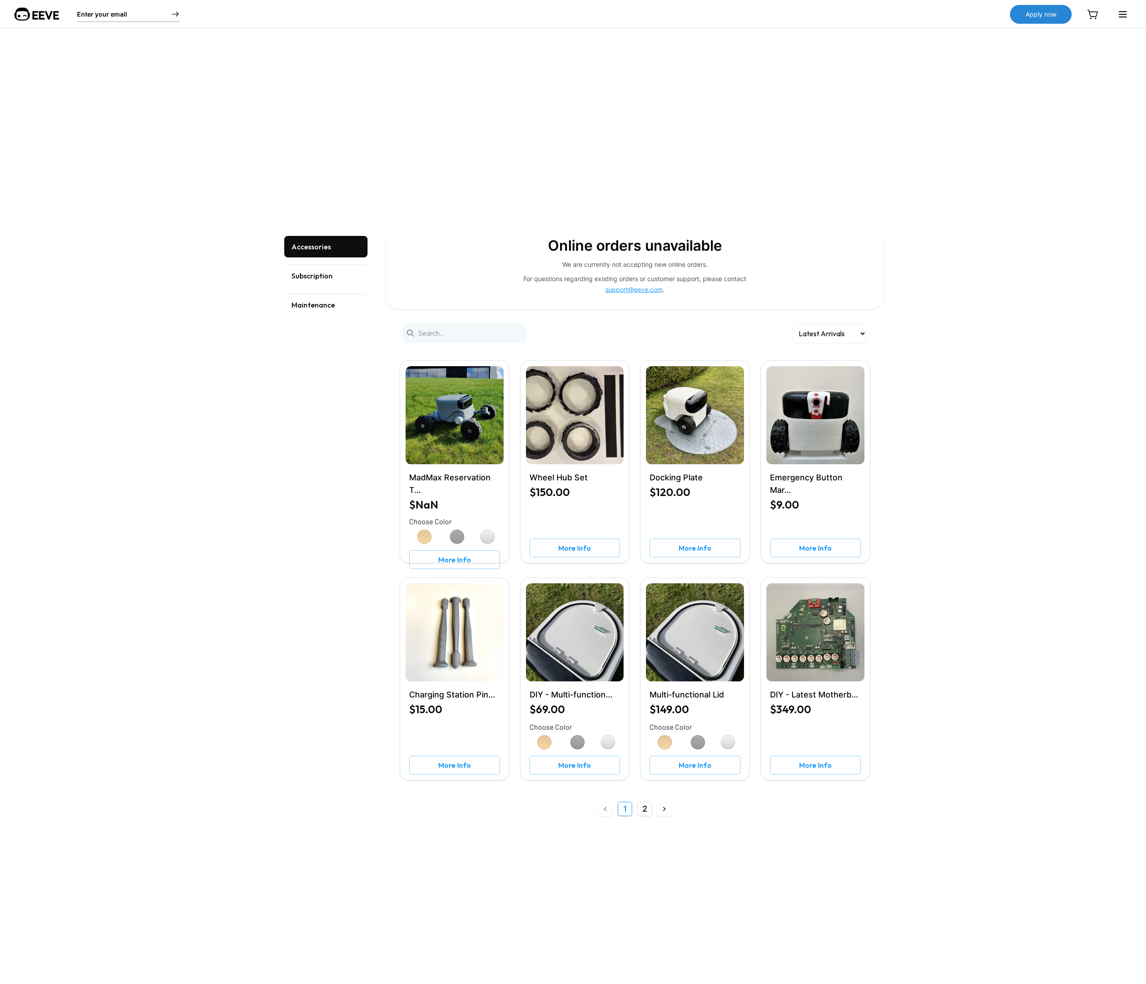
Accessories (311, 246)
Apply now (1041, 14)
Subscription (312, 275)
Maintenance (313, 304)
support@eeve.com (634, 289)
